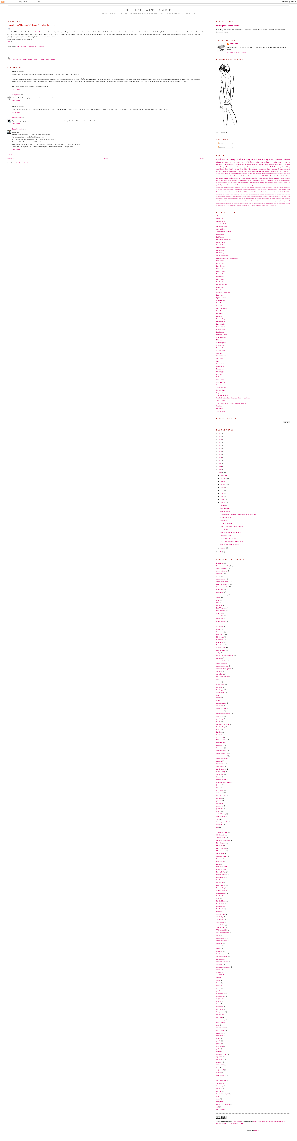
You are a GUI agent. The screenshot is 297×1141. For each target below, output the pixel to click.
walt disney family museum (268, 169)
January (223, 548)
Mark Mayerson (221, 337)
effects (221, 198)
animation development (254, 171)
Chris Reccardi (250, 187)
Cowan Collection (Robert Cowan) (227, 258)
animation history (20, 59)
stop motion (220, 1083)
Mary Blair (278, 164)
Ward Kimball (39, 46)
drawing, (20, 46)
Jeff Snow (219, 305)
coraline (276, 196)
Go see (9, 41)
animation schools (222, 758)
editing (218, 198)
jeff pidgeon (278, 198)
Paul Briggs (237, 173)
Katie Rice (219, 313)
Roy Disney (242, 178)
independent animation (223, 782)
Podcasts (267, 192)
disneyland (244, 167)
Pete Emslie (262, 192)
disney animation (275, 159)
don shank (281, 196)
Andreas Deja (220, 221)
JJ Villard (257, 189)
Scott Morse (249, 178)
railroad (221, 203)
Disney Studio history (36, 59)
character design (266, 173)
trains (249, 205)
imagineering (252, 198)
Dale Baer (273, 187)
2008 (220, 466)
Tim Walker (287, 192)
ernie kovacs (236, 176)
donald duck (287, 196)
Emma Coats (220, 287)
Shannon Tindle (221, 387)
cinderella (259, 196)
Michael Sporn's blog (41, 32)
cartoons (265, 171)
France (272, 176)
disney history (256, 180)
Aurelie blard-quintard (223, 840)
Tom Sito (219, 406)
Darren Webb (220, 263)
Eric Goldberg (266, 176)
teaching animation (240, 185)
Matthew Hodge (220, 192)
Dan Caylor (219, 261)
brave (259, 173)
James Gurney (220, 300)
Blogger (256, 1130)
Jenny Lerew (16, 95)
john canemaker (230, 167)
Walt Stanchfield (241, 194)
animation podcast (279, 178)
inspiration (258, 198)
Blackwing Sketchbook (223, 239)
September (224, 484)
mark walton (241, 182)
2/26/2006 (16, 124)
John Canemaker (221, 308)
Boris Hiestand (17, 117)
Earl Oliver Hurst (221, 867)
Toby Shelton (226, 194)
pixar (242, 164)
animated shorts (264, 194)
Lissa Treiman (220, 327)
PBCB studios (247, 192)
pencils (277, 201)
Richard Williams (224, 178)
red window (240, 203)
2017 (220, 439)
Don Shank (219, 282)
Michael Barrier (221, 348)
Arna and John (220, 229)
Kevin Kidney (277, 189)
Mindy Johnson (228, 192)
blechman (218, 196)
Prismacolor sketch (226, 535)
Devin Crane (220, 276)
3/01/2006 (16, 150)
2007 (220, 469)
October (223, 481)
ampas (257, 194)
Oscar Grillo (220, 364)
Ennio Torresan (226, 189)
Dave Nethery (220, 269)
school (285, 182)
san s (256, 203)
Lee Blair (277, 176)
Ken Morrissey (270, 189)
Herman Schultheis (243, 189)
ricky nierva (252, 203)
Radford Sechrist (221, 377)
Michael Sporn (239, 169)
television (248, 185)
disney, (32, 46)
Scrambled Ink (245, 173)
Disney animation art (257, 162)
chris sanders (238, 180)
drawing (251, 167)
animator (223, 180)
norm (273, 201)
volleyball (253, 205)
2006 (220, 472)
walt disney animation (261, 205)
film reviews (259, 167)
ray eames (234, 203)
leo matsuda (220, 1014)
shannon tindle (272, 203)
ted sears (228, 205)
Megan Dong (220, 345)
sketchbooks (220, 169)
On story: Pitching (226, 517)
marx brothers (237, 201)
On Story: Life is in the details (227, 25)
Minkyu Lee (220, 737)
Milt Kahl (282, 176)
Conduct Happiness (222, 255)
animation (286, 159)
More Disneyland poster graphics (230, 532)
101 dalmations (274, 185)
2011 (220, 457)
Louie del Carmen (222, 334)
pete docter (274, 182)
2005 (220, 552)
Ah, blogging (224, 529)
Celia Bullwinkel (221, 245)
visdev (248, 176)
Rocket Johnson (233, 178)
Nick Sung (219, 358)
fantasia (270, 180)
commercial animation (268, 196)
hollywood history (277, 180)
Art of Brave (272, 171)
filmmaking (286, 162)
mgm (242, 201)
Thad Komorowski (222, 395)
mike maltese (256, 201)
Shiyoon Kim (220, 390)
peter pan (281, 201)
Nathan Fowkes (221, 356)
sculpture (266, 203)
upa (253, 185)
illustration (220, 164)
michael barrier (249, 182)
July (222, 490)
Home (106, 158)
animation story (227, 162)
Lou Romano (220, 332)
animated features (221, 661)
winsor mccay (273, 205)
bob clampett (230, 180)
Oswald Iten (220, 366)
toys (246, 205)
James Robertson (221, 303)
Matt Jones (219, 340)
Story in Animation (273, 162)
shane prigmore (227, 185)
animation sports (272, 194)
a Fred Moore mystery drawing (229, 544)
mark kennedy (230, 201)
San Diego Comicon (282, 171)
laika (229, 182)
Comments (222, 147)
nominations (269, 201)
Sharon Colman (274, 192)
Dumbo (285, 187)
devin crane (220, 711)
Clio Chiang (220, 253)
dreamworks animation (226, 176)
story (238, 167)
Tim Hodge (281, 192)
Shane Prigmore (221, 385)
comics (218, 173)
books (246, 164)
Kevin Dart (219, 316)
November (224, 478)
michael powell (248, 201)
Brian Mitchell (17, 129)
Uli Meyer (219, 408)
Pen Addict (219, 374)
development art (246, 180)
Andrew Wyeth (282, 185)
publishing (243, 176)
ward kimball (268, 167)
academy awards (258, 178)
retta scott (246, 203)
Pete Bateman (254, 192)
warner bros (257, 185)
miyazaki (256, 182)
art (289, 171)
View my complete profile (237, 52)
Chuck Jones (258, 187)
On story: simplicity (226, 523)
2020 (220, 433)
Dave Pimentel (270, 164)
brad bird (255, 173)
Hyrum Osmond (221, 298)
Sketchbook (224, 520)
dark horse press (281, 173)
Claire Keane (220, 250)
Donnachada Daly (222, 284)
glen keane (239, 198)
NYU (234, 192)
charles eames (242, 196)
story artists (286, 164)
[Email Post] (9, 57)
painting (262, 182)
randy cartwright (227, 203)
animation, (26, 46)
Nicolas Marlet (239, 192)
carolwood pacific (234, 196)
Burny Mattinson (242, 187)
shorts (233, 185)
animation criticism (239, 171)
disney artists (224, 173)
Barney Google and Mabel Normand (231, 526)
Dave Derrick (229, 169)
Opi (217, 361)
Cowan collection (266, 187)
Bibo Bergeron (227, 187)
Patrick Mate (220, 369)
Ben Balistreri (220, 234)
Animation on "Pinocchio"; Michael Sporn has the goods (238, 514)
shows (278, 203)
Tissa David (219, 194)
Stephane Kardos (221, 393)
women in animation (256, 176)
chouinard (274, 173)
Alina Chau (219, 218)
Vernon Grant (233, 194)
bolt (251, 173)
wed (268, 205)
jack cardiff (272, 198)
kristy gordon (285, 198)
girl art (234, 198)
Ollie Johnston (249, 169)
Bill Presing (220, 237)
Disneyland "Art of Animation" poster (232, 541)
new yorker (262, 201)
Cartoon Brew (220, 242)
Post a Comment (12, 155)
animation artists (230, 164)
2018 (220, 436)
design (256, 169)
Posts (221, 143)
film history (286, 167)
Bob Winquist (260, 164)
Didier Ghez (220, 279)
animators (279, 194)
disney (218, 162)
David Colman (220, 274)
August (223, 487)
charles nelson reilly (252, 196)
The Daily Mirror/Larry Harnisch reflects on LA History (233, 398)
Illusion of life (251, 189)
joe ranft (224, 182)
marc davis (223, 201)
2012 (220, 454)
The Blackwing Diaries (148, 10)
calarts (238, 164)
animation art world (241, 162)
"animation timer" (265, 185)
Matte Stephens (221, 342)
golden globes (245, 198)
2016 (220, 442)
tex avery (232, 205)
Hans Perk (219, 295)
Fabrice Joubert (234, 189)
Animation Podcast (222, 224)
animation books (227, 171)
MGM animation (286, 189)
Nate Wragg (220, 353)
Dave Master (280, 187)
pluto (217, 203)
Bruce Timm (234, 187)
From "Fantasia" (225, 508)
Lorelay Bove (220, 329)
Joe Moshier (263, 189)
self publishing (221, 814)
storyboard (251, 164)
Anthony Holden (221, 226)
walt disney (220, 167)
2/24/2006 (16, 89)
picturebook (287, 201)
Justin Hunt (219, 311)
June (222, 493)
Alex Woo (219, 216)
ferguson (230, 198)
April (222, 499)
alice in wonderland (251, 194)
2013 (220, 451)
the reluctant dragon (240, 205)
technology (222, 205)
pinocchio (280, 182)
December (224, 475)
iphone (263, 198)
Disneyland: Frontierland (228, 538)
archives (284, 194)
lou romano (234, 182)
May (222, 496)
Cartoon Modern (225, 511)
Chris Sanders (220, 247)
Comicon (281, 169)
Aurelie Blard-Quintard (223, 232)
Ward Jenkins (220, 411)
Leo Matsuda (220, 324)
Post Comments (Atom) (23, 163)
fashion (225, 198)
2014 (220, 448)
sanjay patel (261, 203)
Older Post (201, 158)
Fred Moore (50, 59)
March (223, 502)
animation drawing (268, 178)
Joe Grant (231, 173)
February (223, 505)
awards (288, 194)
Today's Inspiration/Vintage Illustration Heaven (231, 403)
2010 (220, 460)
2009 (220, 463)
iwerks (267, 198)
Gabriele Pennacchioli (223, 292)
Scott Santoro (220, 382)
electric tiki (264, 180)
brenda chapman (225, 196)
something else (284, 203)
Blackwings (277, 167)
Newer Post (10, 158)
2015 (220, 445)
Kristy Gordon (220, 321)
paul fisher (268, 182)
